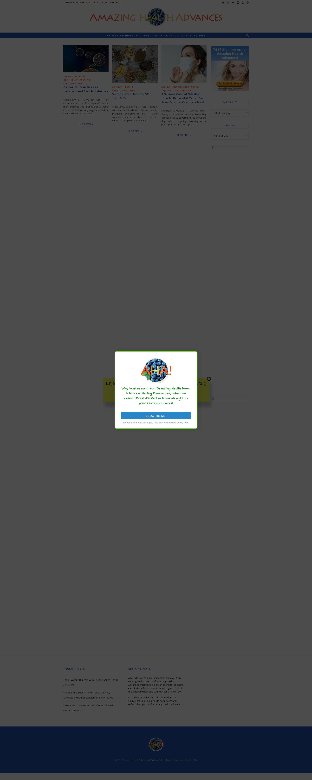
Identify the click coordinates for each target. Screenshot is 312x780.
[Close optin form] (193, 356)
